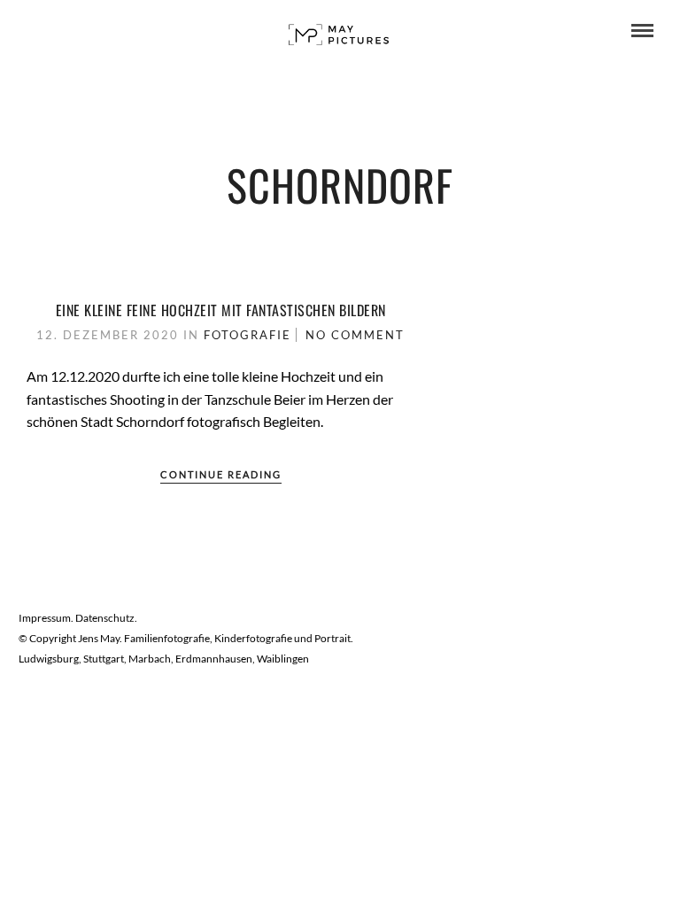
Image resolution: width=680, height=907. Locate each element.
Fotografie (247, 335)
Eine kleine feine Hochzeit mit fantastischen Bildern (221, 310)
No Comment (355, 335)
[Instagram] (56, 31)
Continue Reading (221, 474)
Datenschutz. (106, 617)
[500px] (80, 31)
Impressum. (47, 617)
